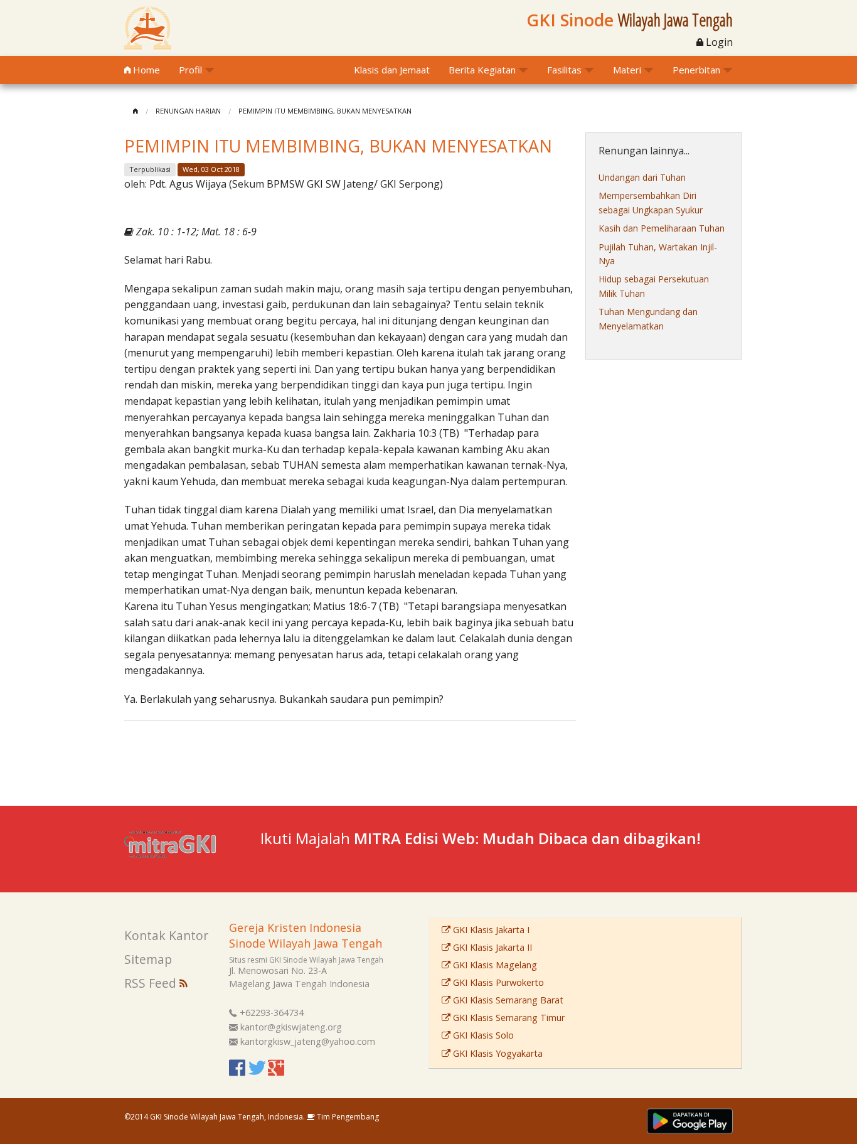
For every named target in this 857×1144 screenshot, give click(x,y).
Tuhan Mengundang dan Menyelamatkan (648, 318)
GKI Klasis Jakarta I (490, 930)
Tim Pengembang (347, 1116)
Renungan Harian (188, 110)
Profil (190, 69)
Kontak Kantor (166, 935)
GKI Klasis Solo (482, 1035)
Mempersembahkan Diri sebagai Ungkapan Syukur (651, 202)
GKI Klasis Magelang (493, 965)
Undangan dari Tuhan (642, 177)
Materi (627, 69)
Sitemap (148, 959)
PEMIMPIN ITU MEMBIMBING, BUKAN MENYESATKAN (325, 110)
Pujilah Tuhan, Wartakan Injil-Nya (658, 254)
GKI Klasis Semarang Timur (507, 1018)
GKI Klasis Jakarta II (491, 947)
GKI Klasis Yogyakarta (496, 1053)
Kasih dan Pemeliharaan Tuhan (662, 228)
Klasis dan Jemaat (392, 69)
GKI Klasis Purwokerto (497, 982)
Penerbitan (696, 69)
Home (145, 69)
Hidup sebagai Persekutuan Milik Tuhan (654, 286)
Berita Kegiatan (482, 69)
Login (718, 42)
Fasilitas (564, 69)
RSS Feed (151, 983)
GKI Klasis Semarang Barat (506, 1000)
